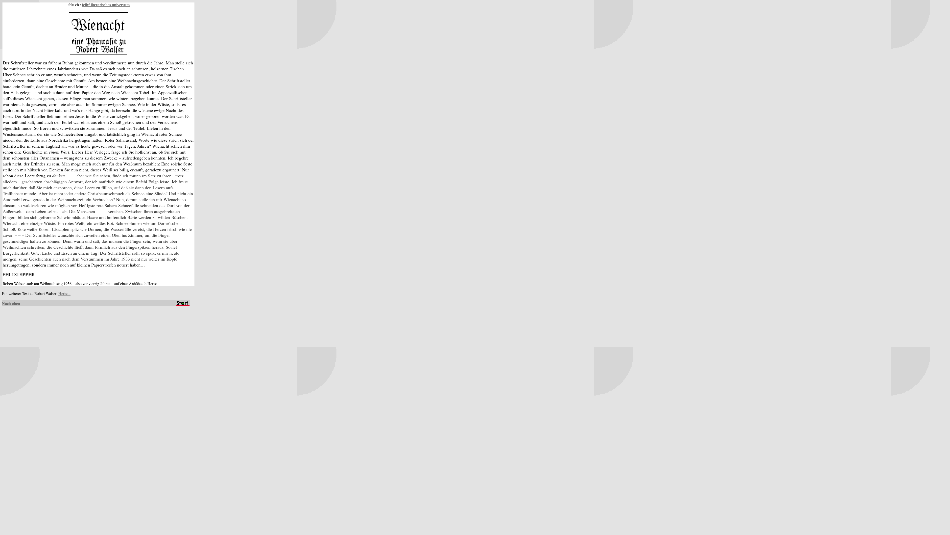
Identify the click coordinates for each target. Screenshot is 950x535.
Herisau (64, 293)
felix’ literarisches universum (106, 5)
